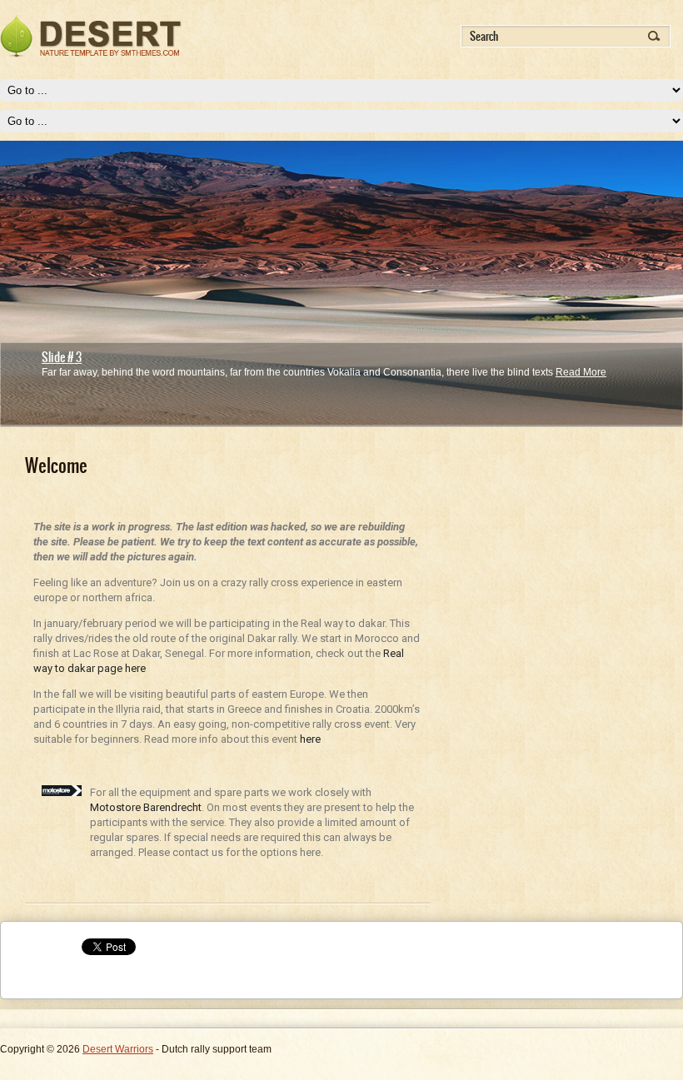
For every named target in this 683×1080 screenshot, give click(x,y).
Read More (581, 372)
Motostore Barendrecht (146, 807)
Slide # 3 (62, 357)
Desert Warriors (117, 1049)
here (310, 739)
